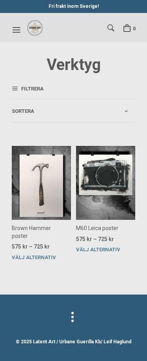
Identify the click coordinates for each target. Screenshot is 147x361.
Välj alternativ (34, 257)
